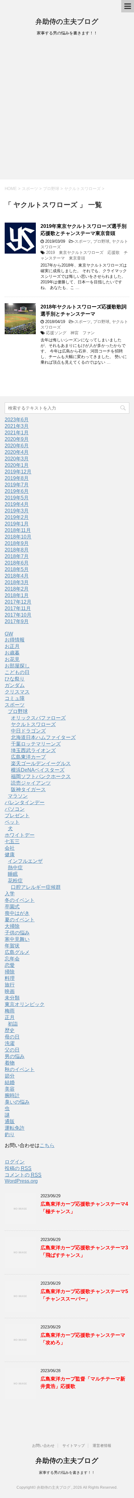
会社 (10, 848)
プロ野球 (101, 241)
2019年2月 (17, 517)
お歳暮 (12, 652)
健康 (10, 854)
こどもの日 (17, 672)
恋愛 (10, 965)
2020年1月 (17, 465)
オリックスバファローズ (38, 717)
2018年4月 (17, 575)
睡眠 (13, 874)
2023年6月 (17, 419)
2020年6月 (17, 445)
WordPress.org (21, 1181)
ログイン (15, 1161)
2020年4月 (17, 452)
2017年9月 (17, 621)
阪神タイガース (28, 789)
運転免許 (15, 1128)
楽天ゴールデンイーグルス (41, 763)
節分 (10, 1076)
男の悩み (15, 1056)
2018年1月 (17, 595)
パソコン (15, 809)
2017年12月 (18, 602)
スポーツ (82, 241)
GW (9, 633)
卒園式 (12, 906)
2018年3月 (17, 582)
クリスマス (17, 691)
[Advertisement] (67, 109)
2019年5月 (17, 497)
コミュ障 (15, 698)
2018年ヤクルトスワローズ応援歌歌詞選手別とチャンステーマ (84, 310)
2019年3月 (17, 510)
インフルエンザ (25, 861)
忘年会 (12, 958)
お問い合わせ (43, 1445)
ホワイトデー (20, 835)
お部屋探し (17, 665)
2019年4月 (17, 504)
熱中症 (15, 867)
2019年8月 (17, 478)
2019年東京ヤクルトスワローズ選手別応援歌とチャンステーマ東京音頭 (84, 230)
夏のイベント (20, 919)
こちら (47, 1145)
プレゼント (17, 815)
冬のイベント (20, 900)
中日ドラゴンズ (28, 730)
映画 (10, 991)
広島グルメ (17, 952)
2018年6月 (17, 562)
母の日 (12, 1036)
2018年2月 (17, 589)
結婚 (10, 1082)
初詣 (13, 1023)
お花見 (12, 659)
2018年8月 (17, 549)
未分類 (12, 997)
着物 (10, 1063)
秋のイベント (20, 1069)
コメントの (23, 1174)
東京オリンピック (25, 1004)
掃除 (10, 971)
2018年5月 (17, 569)
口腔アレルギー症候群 (36, 887)
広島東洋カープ (28, 757)
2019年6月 (17, 491)
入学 (10, 893)
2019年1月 (17, 523)
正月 (10, 1017)
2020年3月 (17, 458)
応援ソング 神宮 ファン (70, 332)
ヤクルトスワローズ (33, 724)
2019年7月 (17, 484)
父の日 (12, 1050)
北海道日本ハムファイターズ (43, 737)
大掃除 (12, 926)
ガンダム (15, 685)
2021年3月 (17, 426)
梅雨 (10, 1010)
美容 (10, 1089)
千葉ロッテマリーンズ (36, 744)
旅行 (10, 984)
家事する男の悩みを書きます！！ (67, 1472)
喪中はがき (17, 913)
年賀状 (12, 945)
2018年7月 (17, 556)
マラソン (18, 796)
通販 (10, 1121)
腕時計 (12, 1095)
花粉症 (15, 880)
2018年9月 (17, 543)
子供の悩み (17, 932)
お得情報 (15, 639)
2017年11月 (18, 608)
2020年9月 (17, 439)
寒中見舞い (17, 939)
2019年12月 (18, 471)
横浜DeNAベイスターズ (38, 770)
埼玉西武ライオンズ (33, 750)
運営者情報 (102, 1445)
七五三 (12, 841)
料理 (10, 978)
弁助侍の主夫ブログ (67, 21)
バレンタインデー (25, 802)
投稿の (18, 1168)
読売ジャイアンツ (31, 783)
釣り (10, 1134)
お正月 (12, 646)
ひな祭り (15, 678)
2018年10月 (18, 536)
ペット (12, 822)
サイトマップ (73, 1445)
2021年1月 (17, 432)
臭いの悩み (17, 1102)
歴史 (10, 1030)
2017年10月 (18, 615)
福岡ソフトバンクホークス (41, 776)
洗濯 (10, 1043)
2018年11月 (18, 530)
